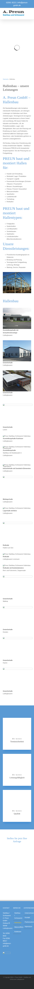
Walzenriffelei (17, 927)
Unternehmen (27, 913)
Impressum (27, 926)
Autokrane (17, 931)
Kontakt (27, 917)
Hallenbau (17, 922)
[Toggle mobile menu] (30, 12)
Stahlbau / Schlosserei (17, 915)
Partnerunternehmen (27, 922)
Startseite (5, 79)
